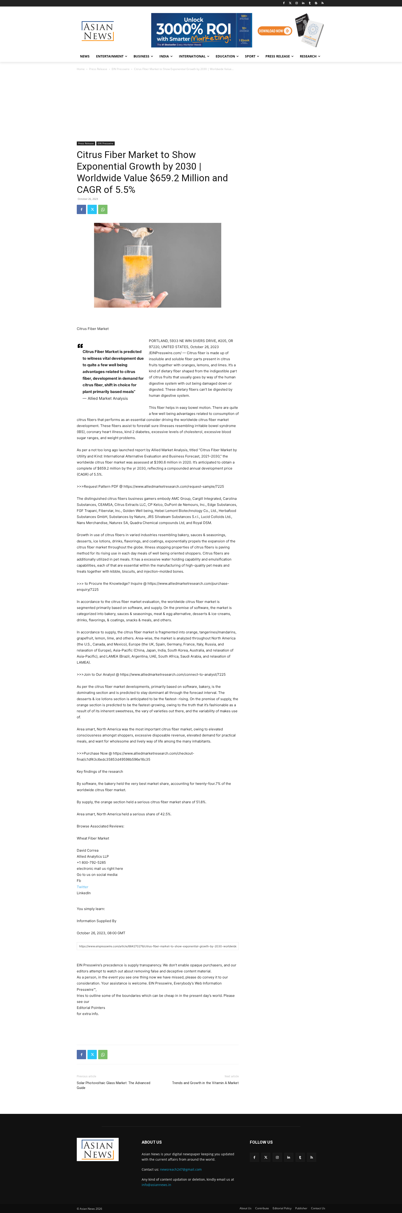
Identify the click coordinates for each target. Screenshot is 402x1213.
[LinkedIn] (303, 3)
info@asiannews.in (156, 1185)
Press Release (98, 69)
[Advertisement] (201, 106)
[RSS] (322, 3)
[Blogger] (316, 3)
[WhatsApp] (102, 209)
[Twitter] (290, 3)
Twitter (82, 887)
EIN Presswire (121, 69)
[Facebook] (283, 3)
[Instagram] (296, 3)
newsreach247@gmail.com (181, 1169)
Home (81, 69)
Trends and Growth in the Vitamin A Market (205, 1083)
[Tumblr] (309, 3)
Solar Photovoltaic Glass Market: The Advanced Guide (113, 1085)
